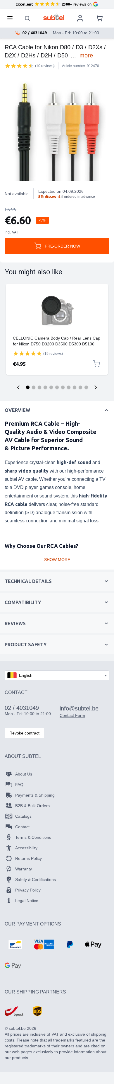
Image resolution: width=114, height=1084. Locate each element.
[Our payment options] (15, 944)
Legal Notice (26, 900)
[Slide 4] (45, 387)
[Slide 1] (28, 387)
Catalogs (23, 816)
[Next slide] (95, 387)
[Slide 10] (80, 387)
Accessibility (26, 848)
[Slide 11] (86, 387)
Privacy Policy (28, 890)
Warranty (23, 869)
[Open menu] (12, 18)
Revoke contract (24, 733)
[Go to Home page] (54, 16)
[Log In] (80, 18)
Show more (57, 559)
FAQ (19, 784)
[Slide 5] (51, 387)
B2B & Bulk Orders (32, 805)
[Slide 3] (39, 387)
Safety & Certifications (35, 879)
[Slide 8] (69, 387)
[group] (19, 66)
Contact (22, 826)
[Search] (27, 18)
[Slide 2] (34, 387)
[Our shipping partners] (14, 1011)
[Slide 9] (74, 387)
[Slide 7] (63, 387)
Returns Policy (28, 858)
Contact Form (72, 715)
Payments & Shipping (35, 795)
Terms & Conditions (33, 837)
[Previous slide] (18, 387)
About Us (23, 774)
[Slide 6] (57, 387)
